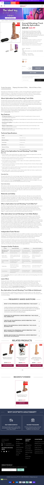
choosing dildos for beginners (18, 286)
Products (6, 20)
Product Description (6, 87)
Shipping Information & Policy (20, 87)
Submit (20, 469)
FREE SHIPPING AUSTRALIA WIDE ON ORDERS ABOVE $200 (27, 0)
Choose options (7, 365)
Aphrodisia (28, 48)
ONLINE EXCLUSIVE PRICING (7, 0)
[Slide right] (41, 423)
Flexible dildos (4, 266)
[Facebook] (1, 451)
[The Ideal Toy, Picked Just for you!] (22, 14)
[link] (30, 68)
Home (3, 20)
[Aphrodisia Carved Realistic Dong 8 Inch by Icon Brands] (36, 350)
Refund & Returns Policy (35, 87)
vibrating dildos (7, 111)
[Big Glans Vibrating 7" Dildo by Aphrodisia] (7, 350)
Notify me (22, 403)
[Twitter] (9, 451)
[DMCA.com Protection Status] (22, 479)
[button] (1, 32)
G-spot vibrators (4, 271)
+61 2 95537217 (8, 443)
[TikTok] (6, 451)
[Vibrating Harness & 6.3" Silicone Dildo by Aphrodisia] (22, 350)
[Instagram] (4, 451)
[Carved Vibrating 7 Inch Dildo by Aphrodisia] (22, 387)
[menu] (1, 6)
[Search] (4, 6)
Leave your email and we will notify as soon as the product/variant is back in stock (31, 77)
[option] (10, 32)
